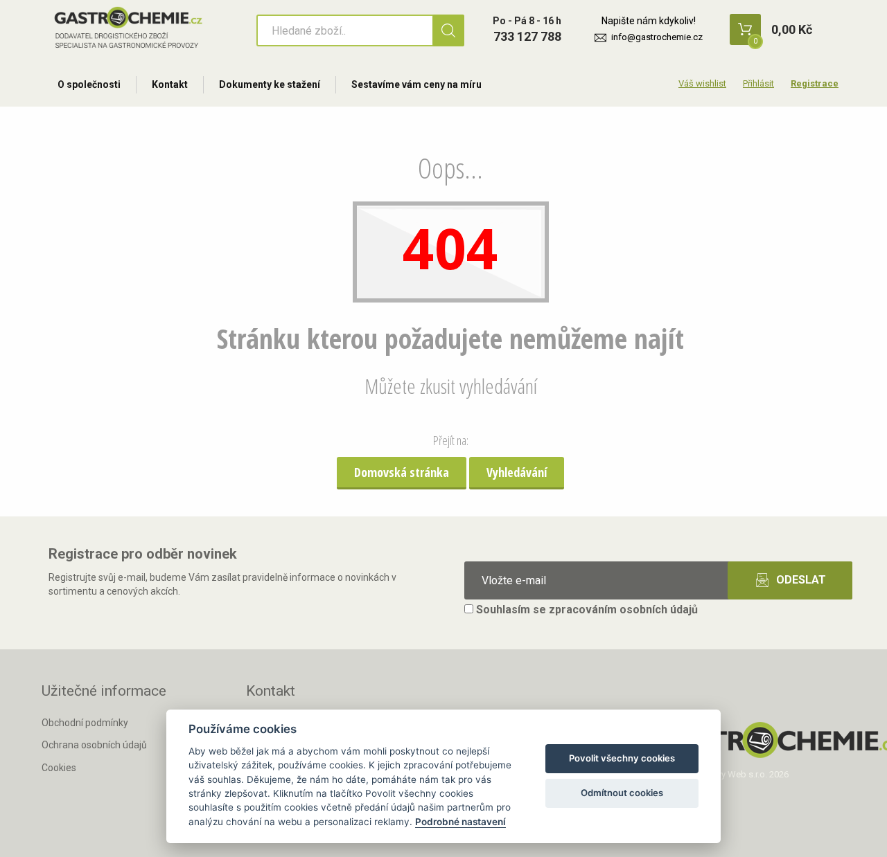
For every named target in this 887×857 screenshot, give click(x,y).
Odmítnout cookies (622, 792)
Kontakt (170, 84)
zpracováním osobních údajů (623, 609)
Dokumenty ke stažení (269, 84)
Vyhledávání (516, 472)
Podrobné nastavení (460, 821)
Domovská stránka (401, 472)
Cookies (59, 767)
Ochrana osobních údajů (94, 744)
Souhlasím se (585, 609)
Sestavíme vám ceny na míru (416, 84)
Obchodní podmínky (85, 722)
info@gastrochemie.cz (657, 37)
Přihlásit (758, 83)
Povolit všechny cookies (622, 758)
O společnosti (89, 84)
